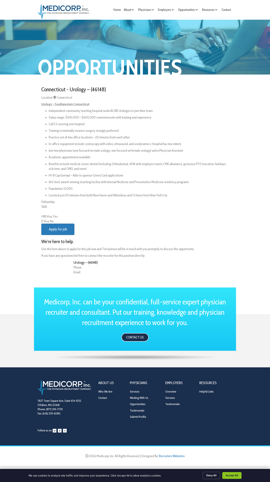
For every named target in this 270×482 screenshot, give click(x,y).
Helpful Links (206, 391)
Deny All (211, 475)
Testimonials (137, 410)
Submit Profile (138, 417)
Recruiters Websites (172, 456)
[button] (133, 10)
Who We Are (105, 391)
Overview (170, 391)
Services (134, 391)
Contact (102, 398)
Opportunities (137, 404)
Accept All (232, 475)
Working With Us (139, 398)
